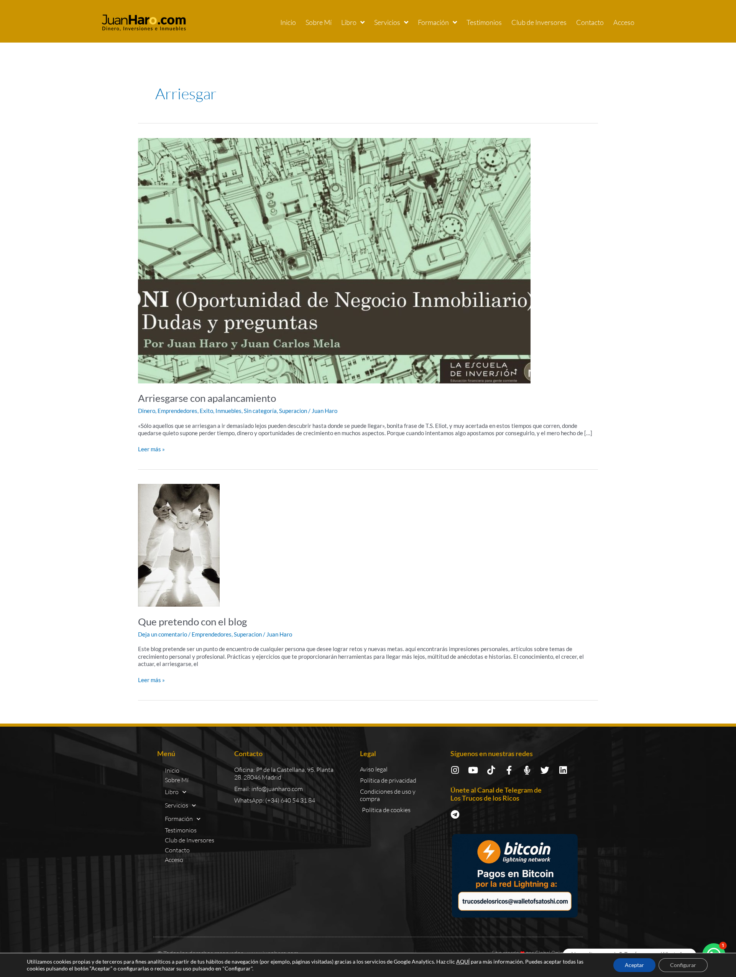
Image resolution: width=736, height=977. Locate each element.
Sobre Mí (319, 22)
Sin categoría (260, 410)
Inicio (288, 22)
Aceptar (634, 965)
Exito (206, 410)
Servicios (387, 22)
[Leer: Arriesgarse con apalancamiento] (334, 259)
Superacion (293, 410)
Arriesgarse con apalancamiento (207, 398)
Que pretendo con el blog (192, 621)
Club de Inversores (539, 22)
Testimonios (484, 22)
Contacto (590, 22)
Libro (348, 22)
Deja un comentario (162, 634)
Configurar (683, 965)
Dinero (146, 410)
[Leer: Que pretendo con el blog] (179, 544)
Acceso (623, 22)
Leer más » (151, 449)
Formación (433, 22)
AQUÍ (463, 961)
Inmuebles (228, 410)
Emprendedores (177, 410)
